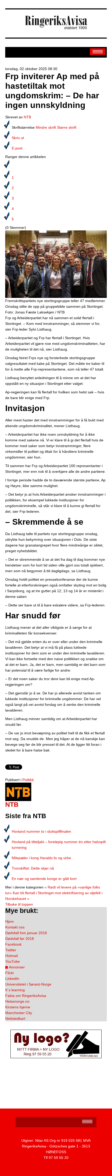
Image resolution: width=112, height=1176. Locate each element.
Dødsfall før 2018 (19, 938)
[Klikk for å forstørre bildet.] (56, 264)
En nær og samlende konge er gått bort (44, 879)
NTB (27, 117)
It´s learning (15, 990)
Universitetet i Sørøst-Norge (28, 984)
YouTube (12, 961)
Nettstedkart (15, 1018)
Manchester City (18, 1013)
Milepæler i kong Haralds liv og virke (41, 858)
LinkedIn (12, 978)
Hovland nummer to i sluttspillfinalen (41, 831)
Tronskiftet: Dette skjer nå (33, 868)
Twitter (10, 950)
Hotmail (11, 956)
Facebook (13, 944)
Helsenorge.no (17, 1001)
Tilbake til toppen (19, 904)
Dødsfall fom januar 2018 (26, 933)
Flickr (9, 973)
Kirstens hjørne (17, 1007)
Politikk (28, 780)
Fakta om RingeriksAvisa (25, 996)
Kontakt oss (14, 927)
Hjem (9, 921)
